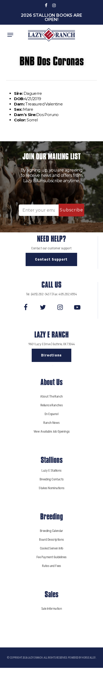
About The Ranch (51, 396)
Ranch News (51, 422)
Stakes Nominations (51, 487)
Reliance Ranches (51, 405)
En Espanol (51, 413)
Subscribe (71, 209)
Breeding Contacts (52, 479)
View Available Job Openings (52, 431)
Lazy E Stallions (51, 470)
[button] (10, 34)
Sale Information (51, 608)
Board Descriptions (51, 539)
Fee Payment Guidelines (51, 557)
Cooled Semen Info (51, 548)
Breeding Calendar (51, 530)
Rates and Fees (51, 565)
